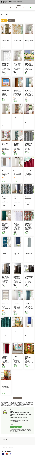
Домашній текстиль (13, 12)
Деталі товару (10, 47)
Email (12, 424)
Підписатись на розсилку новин (16, 427)
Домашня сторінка (3, 12)
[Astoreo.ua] (17, 6)
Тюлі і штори (19, 12)
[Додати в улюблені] (9, 25)
